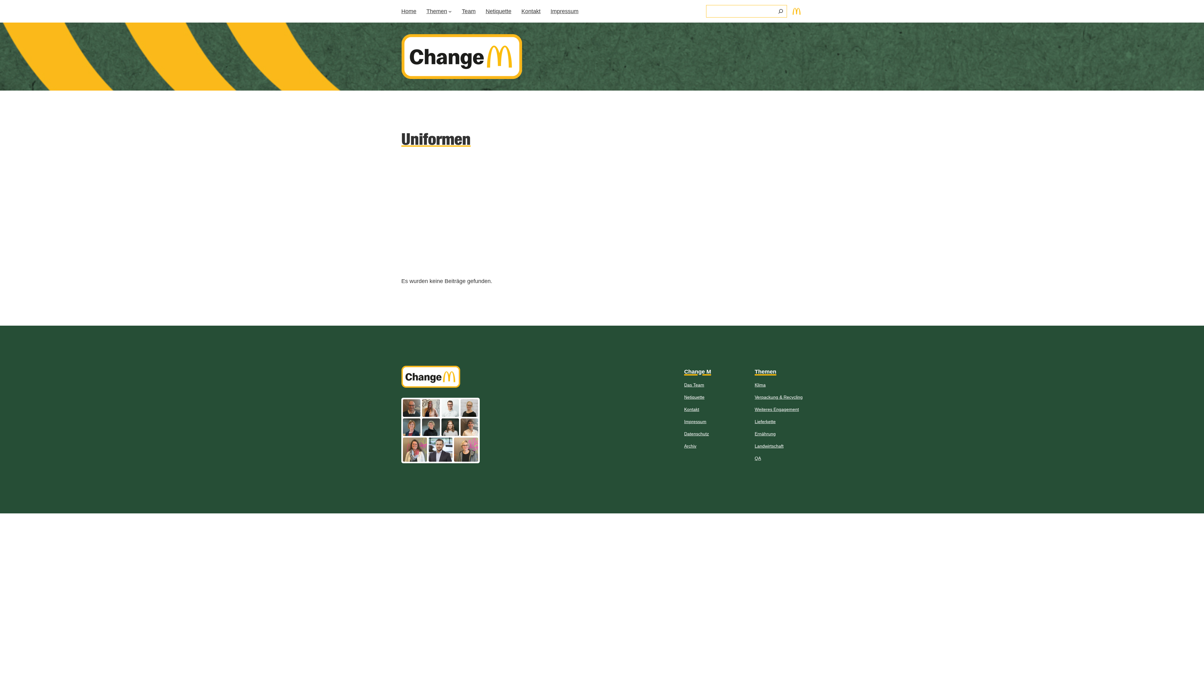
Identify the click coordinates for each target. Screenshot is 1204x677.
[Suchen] (780, 11)
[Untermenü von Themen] (450, 11)
